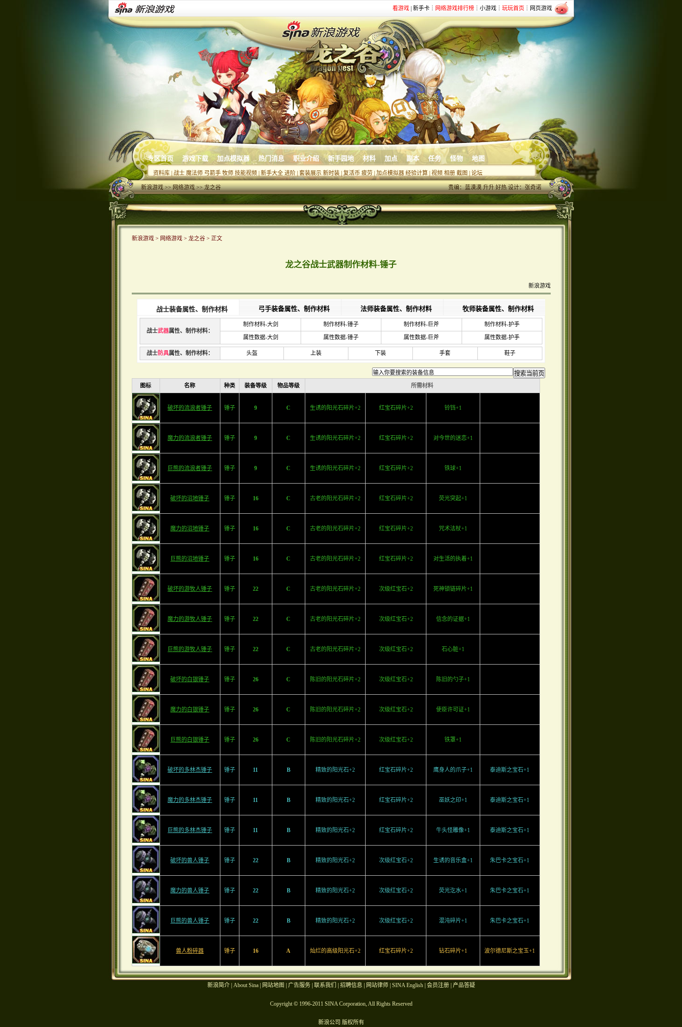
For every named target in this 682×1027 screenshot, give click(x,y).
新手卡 (421, 8)
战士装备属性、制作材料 (192, 309)
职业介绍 (306, 158)
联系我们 (325, 985)
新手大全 (272, 173)
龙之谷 (212, 187)
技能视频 (246, 173)
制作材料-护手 (502, 324)
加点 (391, 158)
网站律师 (377, 985)
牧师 (227, 173)
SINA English (407, 985)
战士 (179, 173)
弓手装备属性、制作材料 (294, 308)
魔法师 (194, 173)
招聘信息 (351, 985)
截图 (462, 173)
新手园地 (341, 158)
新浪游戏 (152, 187)
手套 (444, 353)
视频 (437, 173)
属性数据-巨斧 (421, 337)
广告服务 (299, 985)
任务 (434, 158)
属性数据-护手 (502, 337)
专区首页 (161, 158)
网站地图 (273, 985)
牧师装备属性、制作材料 (498, 308)
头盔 (251, 353)
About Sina (245, 985)
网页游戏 (541, 8)
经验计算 (416, 173)
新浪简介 (218, 985)
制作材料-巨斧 (421, 324)
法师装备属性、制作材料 (396, 308)
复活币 (351, 173)
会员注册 (438, 985)
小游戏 (488, 8)
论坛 (477, 173)
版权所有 (353, 1022)
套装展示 (310, 173)
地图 (478, 158)
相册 (449, 173)
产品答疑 (464, 985)
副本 (412, 158)
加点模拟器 (233, 158)
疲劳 (367, 173)
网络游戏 (184, 187)
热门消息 (271, 158)
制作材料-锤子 (341, 324)
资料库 (161, 173)
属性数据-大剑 (260, 337)
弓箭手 (212, 173)
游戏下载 (195, 158)
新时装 (331, 173)
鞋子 (509, 353)
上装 (316, 353)
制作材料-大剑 (260, 324)
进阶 (290, 173)
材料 (369, 158)
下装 (380, 353)
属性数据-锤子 (341, 337)
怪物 (456, 158)
